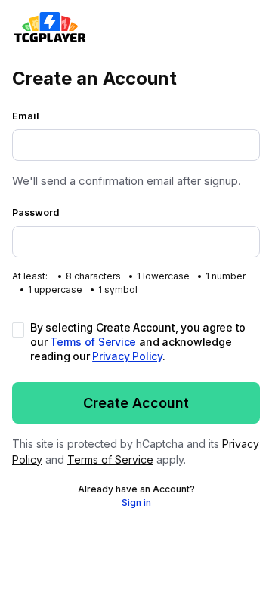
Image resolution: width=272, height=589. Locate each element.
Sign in (136, 502)
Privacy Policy (127, 356)
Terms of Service (93, 341)
